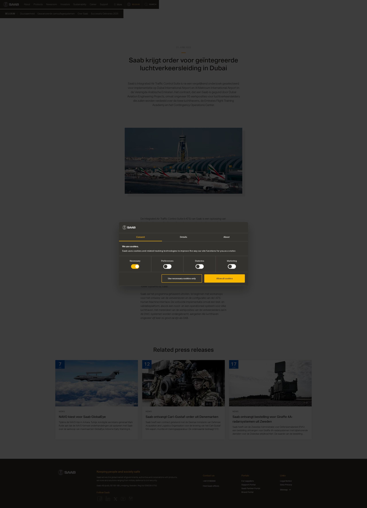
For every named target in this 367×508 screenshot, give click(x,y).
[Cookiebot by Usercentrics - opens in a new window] (232, 227)
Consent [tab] (140, 237)
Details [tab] (183, 237)
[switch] (167, 266)
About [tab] (226, 237)
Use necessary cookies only (182, 278)
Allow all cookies (224, 278)
